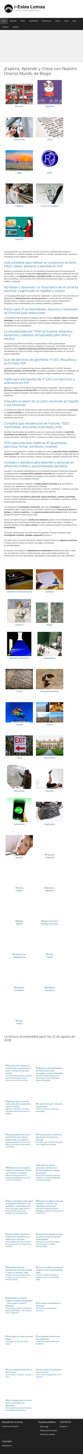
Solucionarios (49, 758)
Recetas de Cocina (50, 924)
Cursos (50, 724)
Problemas (19, 990)
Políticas (16, 27)
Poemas (19, 724)
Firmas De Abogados (50, 206)
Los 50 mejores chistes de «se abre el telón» (19, 1376)
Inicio (4, 21)
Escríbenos (64, 1426)
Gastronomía (19, 139)
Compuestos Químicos (49, 691)
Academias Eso (19, 957)
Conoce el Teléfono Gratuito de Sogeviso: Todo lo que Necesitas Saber (47, 1277)
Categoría (19, 206)
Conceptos (49, 990)
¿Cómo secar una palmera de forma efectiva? (48, 1376)
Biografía (13, 21)
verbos (57, 21)
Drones (19, 891)
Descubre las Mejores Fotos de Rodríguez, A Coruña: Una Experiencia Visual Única (49, 1211)
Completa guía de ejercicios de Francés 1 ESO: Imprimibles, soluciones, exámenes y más (36, 425)
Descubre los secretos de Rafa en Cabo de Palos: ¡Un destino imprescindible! (48, 1244)
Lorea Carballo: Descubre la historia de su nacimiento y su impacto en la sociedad (18, 1244)
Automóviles (19, 824)
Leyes (19, 758)
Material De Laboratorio (19, 658)
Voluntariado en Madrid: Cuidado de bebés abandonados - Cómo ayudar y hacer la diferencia (19, 1310)
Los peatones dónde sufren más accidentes (47, 1342)
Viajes (19, 173)
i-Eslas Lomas (29, 6)
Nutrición (19, 239)
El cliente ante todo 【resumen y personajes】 (47, 1110)
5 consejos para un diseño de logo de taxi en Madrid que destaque (49, 1143)
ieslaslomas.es (7, 1446)
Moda (49, 173)
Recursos (50, 791)
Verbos (19, 691)
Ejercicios (19, 106)
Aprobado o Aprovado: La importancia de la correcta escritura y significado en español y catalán (41, 289)
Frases (22, 21)
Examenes (49, 592)
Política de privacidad (48, 1430)
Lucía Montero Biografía (10, 1426)
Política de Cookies (47, 1434)
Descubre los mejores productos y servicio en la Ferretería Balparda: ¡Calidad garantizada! (48, 1177)
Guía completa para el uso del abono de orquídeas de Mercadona (19, 1409)
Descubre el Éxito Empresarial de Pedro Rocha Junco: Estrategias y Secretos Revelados (48, 1078)
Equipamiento (49, 658)
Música (50, 625)
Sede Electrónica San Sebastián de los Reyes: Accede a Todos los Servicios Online (18, 1277)
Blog (74, 21)
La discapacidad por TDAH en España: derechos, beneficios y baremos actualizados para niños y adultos (38, 335)
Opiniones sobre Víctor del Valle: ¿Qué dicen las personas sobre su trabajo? (18, 1111)
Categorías (49, 106)
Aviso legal (44, 1427)
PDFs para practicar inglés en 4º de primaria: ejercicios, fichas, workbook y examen (35, 444)
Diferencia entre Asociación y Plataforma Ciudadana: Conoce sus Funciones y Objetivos (18, 1177)
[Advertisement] (41, 45)
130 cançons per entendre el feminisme (46, 1309)
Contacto (5, 27)
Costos (50, 957)
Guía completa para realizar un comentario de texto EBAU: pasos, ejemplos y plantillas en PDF (40, 264)
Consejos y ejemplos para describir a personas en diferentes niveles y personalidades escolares (39, 464)
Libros (66, 21)
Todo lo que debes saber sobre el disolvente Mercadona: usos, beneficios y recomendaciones (18, 1211)
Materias (19, 857)
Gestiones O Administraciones (19, 592)
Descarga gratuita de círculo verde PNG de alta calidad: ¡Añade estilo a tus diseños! (18, 1144)
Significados (33, 21)
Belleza (19, 924)
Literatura (19, 625)
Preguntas (49, 857)
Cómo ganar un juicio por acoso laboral (17, 1342)
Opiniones (49, 891)
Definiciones (46, 21)
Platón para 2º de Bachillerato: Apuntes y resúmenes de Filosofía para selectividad (41, 311)
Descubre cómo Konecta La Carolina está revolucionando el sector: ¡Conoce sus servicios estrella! (18, 1078)
